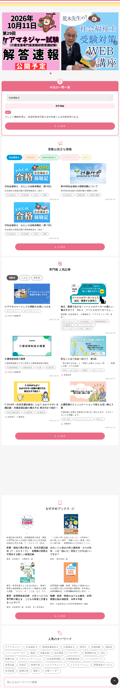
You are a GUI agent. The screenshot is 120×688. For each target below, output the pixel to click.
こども (25, 278)
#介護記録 (28, 412)
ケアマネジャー (69, 157)
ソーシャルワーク (93, 659)
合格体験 (96, 647)
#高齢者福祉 (27, 367)
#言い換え (67, 419)
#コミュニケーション (83, 419)
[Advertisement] (60, 470)
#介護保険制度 (12, 367)
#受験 (44, 195)
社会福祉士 (14, 157)
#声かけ (99, 419)
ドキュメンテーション (30, 659)
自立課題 (58, 653)
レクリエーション (79, 665)
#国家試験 (81, 195)
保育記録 (9, 665)
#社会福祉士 (11, 195)
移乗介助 (9, 659)
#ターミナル (98, 370)
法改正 (22, 665)
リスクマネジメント (55, 665)
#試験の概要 (94, 195)
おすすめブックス (57, 508)
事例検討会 (90, 653)
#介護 (39, 367)
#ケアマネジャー (13, 311)
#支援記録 (41, 412)
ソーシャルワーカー (15, 653)
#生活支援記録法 (13, 412)
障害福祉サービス (103, 665)
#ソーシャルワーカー (85, 325)
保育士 (86, 157)
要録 (33, 653)
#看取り (85, 370)
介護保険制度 (72, 659)
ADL (103, 653)
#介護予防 (50, 367)
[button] (47, 73)
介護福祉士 (31, 157)
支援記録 (44, 653)
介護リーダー (52, 670)
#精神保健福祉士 (101, 321)
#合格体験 (25, 195)
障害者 (37, 278)
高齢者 (12, 278)
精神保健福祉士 (49, 157)
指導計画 (23, 670)
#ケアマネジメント (31, 311)
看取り (36, 670)
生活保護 (9, 670)
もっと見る (60, 126)
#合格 (35, 195)
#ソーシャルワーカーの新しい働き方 (77, 328)
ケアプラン (74, 653)
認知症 (108, 647)
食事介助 (35, 665)
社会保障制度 (54, 659)
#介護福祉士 (67, 325)
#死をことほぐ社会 (70, 370)
